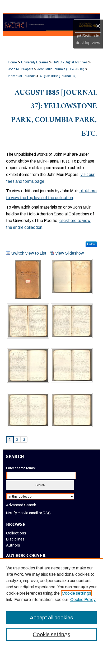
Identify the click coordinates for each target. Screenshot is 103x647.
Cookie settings (76, 593)
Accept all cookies (51, 617)
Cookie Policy (83, 599)
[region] (51, 602)
